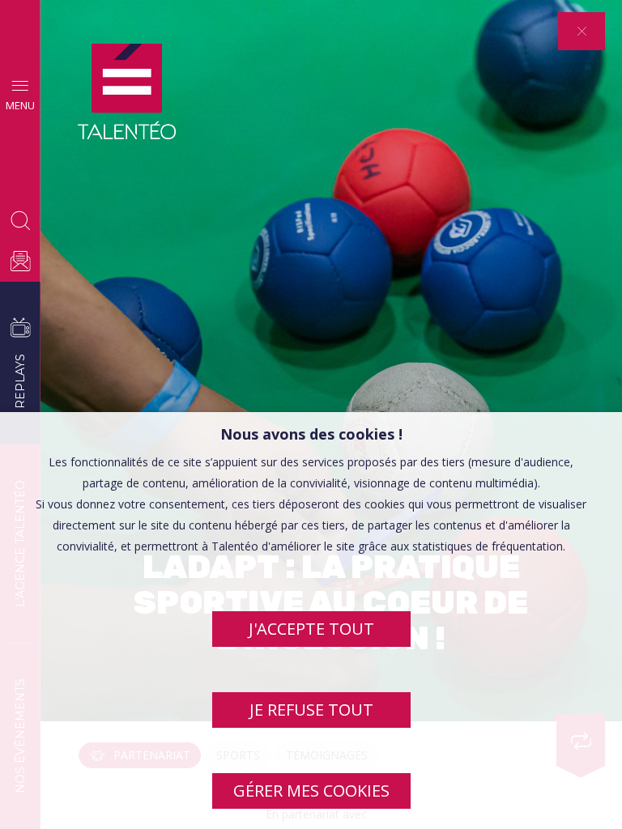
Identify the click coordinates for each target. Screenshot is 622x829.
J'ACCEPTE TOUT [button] (311, 629)
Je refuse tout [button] (311, 710)
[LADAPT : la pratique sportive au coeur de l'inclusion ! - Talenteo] (127, 92)
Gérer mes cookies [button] (311, 790)
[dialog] (311, 620)
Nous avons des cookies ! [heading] (311, 434)
